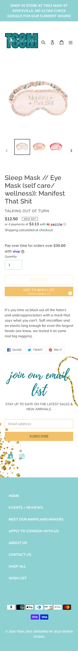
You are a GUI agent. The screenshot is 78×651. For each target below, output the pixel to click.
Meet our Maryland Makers (36, 519)
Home (14, 495)
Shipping (11, 230)
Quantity (11, 256)
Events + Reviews (26, 507)
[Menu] (70, 42)
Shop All (17, 566)
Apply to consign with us (34, 531)
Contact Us (20, 554)
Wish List (18, 578)
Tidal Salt (24, 631)
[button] (35, 224)
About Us (18, 543)
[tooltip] (70, 293)
